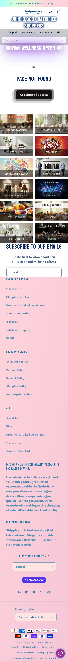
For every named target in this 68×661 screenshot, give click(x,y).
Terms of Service (17, 361)
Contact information (24, 658)
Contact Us (13, 443)
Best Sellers (45, 32)
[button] (7, 11)
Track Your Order (18, 313)
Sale (57, 32)
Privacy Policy (15, 370)
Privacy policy (49, 647)
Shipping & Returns (19, 297)
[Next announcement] (61, 3)
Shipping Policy (16, 386)
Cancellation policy (48, 658)
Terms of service (25, 652)
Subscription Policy (19, 394)
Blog (9, 426)
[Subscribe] (57, 272)
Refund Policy (15, 378)
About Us (12, 321)
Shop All (13, 32)
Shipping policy (46, 652)
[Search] (62, 40)
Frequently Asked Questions (25, 305)
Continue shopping (34, 94)
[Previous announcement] (6, 3)
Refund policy (30, 647)
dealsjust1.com (32, 642)
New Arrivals (28, 32)
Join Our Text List (18, 451)
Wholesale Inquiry (18, 330)
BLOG (10, 338)
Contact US (13, 289)
